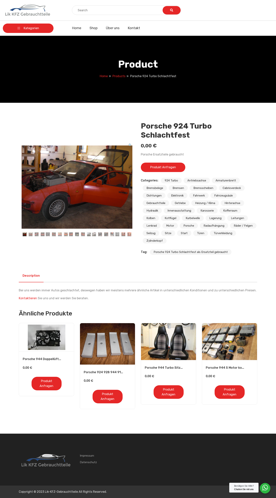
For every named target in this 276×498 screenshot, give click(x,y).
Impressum (87, 455)
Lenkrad (151, 225)
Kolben (150, 218)
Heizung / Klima (205, 203)
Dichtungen (154, 195)
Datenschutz (88, 462)
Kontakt (134, 28)
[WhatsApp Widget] (265, 487)
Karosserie (207, 210)
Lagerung (215, 218)
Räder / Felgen (243, 225)
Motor (170, 225)
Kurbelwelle (193, 218)
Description (31, 275)
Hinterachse (232, 203)
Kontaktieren (28, 298)
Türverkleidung (223, 233)
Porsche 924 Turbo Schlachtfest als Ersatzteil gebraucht (191, 252)
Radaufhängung (214, 225)
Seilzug (150, 233)
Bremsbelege (154, 188)
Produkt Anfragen (163, 167)
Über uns (112, 28)
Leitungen (237, 218)
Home (76, 28)
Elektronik (177, 195)
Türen (200, 233)
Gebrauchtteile (155, 203)
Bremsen (178, 188)
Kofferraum (230, 210)
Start (184, 233)
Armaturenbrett (226, 180)
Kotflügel (170, 218)
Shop (94, 28)
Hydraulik (152, 210)
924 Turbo (171, 180)
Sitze (168, 233)
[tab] (31, 276)
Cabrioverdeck (232, 188)
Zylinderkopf (154, 240)
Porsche (188, 225)
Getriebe (180, 203)
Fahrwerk (199, 195)
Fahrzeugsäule (223, 195)
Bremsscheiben (203, 188)
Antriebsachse (196, 180)
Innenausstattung (179, 210)
